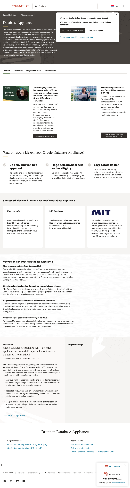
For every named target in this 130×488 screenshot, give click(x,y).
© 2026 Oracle (8, 473)
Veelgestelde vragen (33, 71)
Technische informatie (80, 448)
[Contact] (122, 6)
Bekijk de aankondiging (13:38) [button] (45, 136)
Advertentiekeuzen (64, 473)
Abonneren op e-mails (91, 473)
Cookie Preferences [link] (49, 473)
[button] (7, 6)
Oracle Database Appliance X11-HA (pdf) (24, 448)
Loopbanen (77, 473)
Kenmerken (18, 71)
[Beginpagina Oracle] (20, 6)
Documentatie (50, 71)
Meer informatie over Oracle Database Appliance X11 (114, 135)
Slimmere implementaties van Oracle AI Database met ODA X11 (113, 90)
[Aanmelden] (117, 6)
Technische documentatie (82, 444)
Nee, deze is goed (96, 30)
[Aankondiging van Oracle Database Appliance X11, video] (16, 93)
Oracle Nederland (9, 15)
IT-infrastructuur (26, 15)
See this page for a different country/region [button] (76, 37)
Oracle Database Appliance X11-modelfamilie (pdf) (92, 451)
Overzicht (6, 71)
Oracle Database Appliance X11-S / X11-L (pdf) (27, 444)
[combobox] (65, 6)
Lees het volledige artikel (14, 415)
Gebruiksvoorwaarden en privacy (29, 473)
